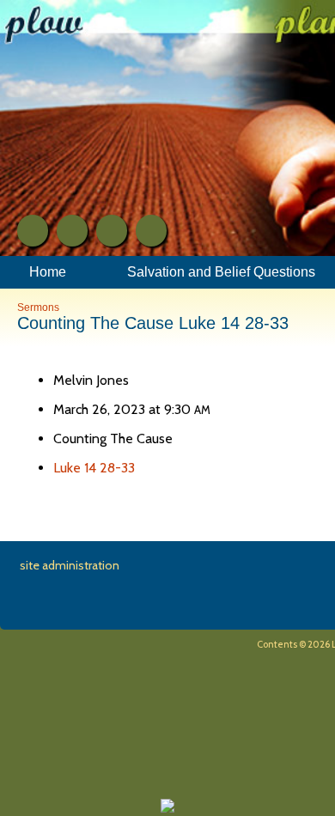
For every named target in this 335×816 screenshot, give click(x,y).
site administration (69, 565)
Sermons (38, 307)
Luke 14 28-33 (94, 468)
